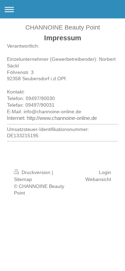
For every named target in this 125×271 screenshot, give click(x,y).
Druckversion (36, 172)
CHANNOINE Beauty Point (62, 27)
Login (105, 172)
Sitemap (23, 179)
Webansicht (98, 179)
